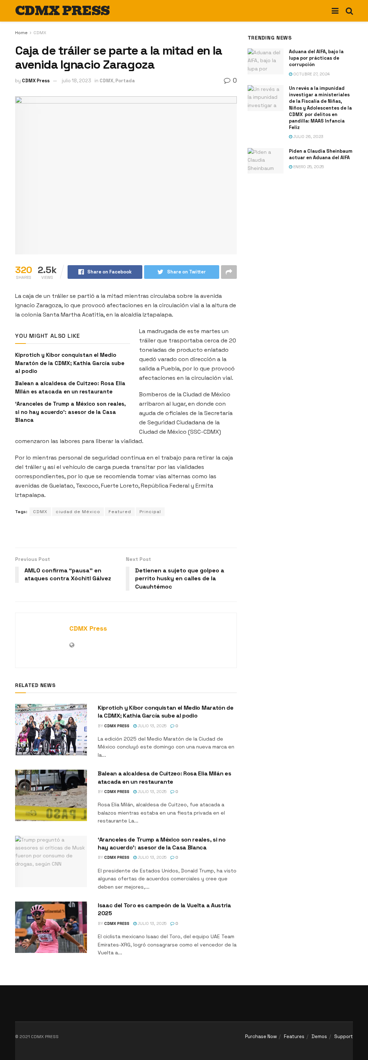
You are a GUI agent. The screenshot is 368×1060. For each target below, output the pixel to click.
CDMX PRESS (62, 11)
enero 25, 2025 (308, 166)
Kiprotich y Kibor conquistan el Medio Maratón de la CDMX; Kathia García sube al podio (69, 362)
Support (343, 1036)
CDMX (39, 33)
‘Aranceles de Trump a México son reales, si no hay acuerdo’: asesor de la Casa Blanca (70, 411)
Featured (120, 512)
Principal (150, 512)
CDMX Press (36, 81)
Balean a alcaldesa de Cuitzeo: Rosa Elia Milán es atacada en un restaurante (164, 777)
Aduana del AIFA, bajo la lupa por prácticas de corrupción (316, 58)
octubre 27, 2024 (311, 74)
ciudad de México (78, 512)
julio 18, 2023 (76, 81)
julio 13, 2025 (151, 725)
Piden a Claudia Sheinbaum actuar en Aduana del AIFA (321, 154)
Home (21, 33)
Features (294, 1036)
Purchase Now (261, 1036)
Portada (125, 81)
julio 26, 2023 (307, 136)
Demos (319, 1036)
